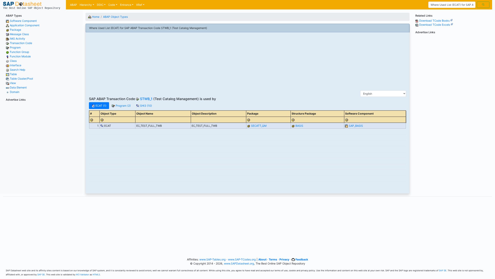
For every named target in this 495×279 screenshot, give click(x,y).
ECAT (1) (100, 105)
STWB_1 (146, 99)
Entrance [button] (125, 4)
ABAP (73, 4)
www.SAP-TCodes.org (242, 259)
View (13, 83)
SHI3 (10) (145, 105)
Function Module (20, 56)
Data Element (18, 87)
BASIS (299, 125)
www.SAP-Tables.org (212, 259)
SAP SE (442, 270)
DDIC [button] (100, 4)
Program (15, 47)
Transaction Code (21, 43)
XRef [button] (139, 4)
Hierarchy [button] (86, 4)
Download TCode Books (434, 20)
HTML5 (96, 274)
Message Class (19, 34)
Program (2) (123, 105)
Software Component (23, 20)
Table (13, 74)
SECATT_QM (258, 125)
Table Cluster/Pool (21, 78)
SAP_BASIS (356, 125)
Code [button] (111, 4)
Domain (14, 92)
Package (15, 29)
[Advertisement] (41, 130)
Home (95, 16)
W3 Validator (82, 274)
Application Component (24, 25)
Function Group (19, 52)
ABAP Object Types (115, 16)
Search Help (17, 69)
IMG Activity (17, 38)
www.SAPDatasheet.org (239, 263)
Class (13, 60)
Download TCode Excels (435, 24)
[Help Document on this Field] (91, 119)
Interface (15, 65)
